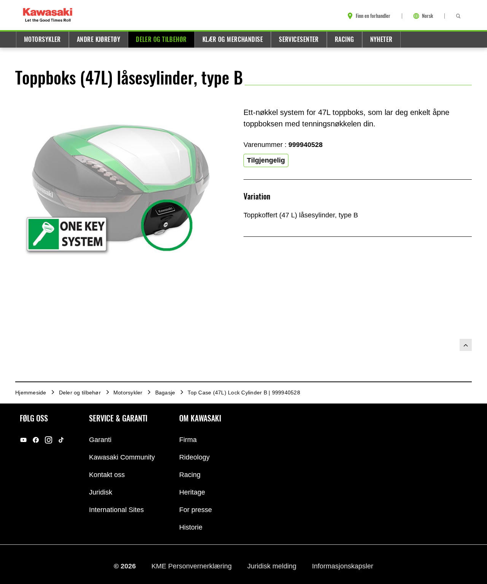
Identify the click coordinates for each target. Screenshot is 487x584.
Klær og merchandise (232, 39)
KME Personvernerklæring (192, 566)
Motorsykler (42, 39)
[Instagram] (48, 440)
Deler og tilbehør (161, 39)
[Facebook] (36, 440)
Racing (344, 39)
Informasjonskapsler (342, 566)
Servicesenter (299, 39)
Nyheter (381, 39)
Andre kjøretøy (98, 39)
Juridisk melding (272, 566)
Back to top (466, 345)
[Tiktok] (61, 440)
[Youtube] (23, 440)
